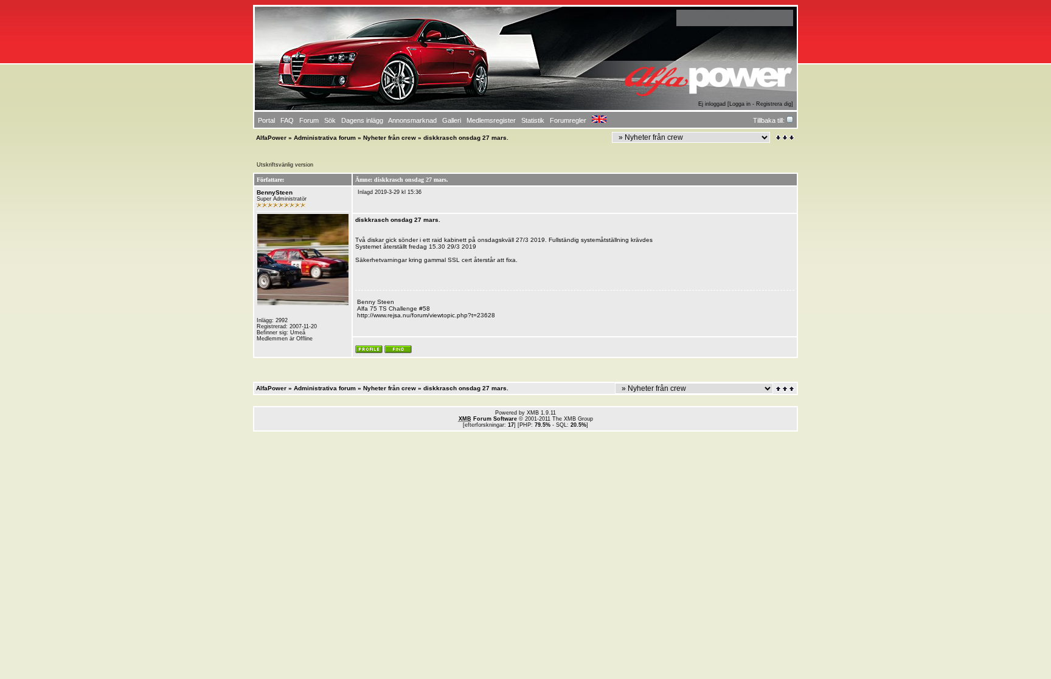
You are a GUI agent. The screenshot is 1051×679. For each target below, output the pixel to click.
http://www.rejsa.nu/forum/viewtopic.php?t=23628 (426, 315)
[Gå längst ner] (785, 138)
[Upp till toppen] (786, 389)
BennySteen (275, 192)
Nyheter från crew (389, 137)
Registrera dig (773, 104)
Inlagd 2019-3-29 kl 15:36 (389, 192)
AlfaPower (271, 137)
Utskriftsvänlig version (285, 165)
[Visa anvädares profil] (369, 351)
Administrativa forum (325, 137)
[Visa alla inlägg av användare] (398, 351)
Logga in (740, 104)
